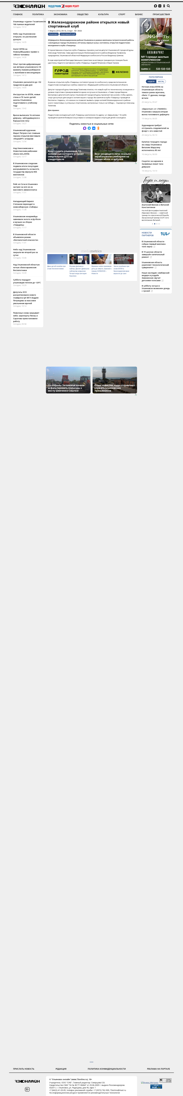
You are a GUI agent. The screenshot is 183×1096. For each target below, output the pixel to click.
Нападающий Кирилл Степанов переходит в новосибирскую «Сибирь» (25, 204)
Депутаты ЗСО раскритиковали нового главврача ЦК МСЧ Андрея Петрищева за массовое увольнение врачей (25, 298)
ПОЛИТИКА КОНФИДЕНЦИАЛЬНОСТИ (107, 1068)
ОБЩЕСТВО (82, 14)
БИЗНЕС (139, 14)
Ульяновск (53, 34)
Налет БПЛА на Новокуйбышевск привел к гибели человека (26, 52)
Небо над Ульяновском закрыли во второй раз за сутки (25, 252)
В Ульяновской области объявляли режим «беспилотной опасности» (25, 237)
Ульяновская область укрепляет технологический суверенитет (155, 265)
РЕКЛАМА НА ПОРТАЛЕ (158, 1068)
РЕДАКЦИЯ (61, 1068)
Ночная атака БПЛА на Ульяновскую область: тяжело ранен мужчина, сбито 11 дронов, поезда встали (153, 92)
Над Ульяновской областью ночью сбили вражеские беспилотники (26, 267)
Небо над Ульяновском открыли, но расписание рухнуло (25, 37)
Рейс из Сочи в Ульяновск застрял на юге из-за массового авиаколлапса (25, 187)
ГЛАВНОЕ (18, 14)
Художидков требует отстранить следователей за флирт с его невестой (155, 128)
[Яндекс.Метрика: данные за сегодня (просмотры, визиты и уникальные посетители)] (149, 1082)
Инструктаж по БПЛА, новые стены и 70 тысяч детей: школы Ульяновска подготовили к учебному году (26, 100)
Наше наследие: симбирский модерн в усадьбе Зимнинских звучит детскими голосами (155, 277)
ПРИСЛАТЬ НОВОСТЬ (23, 1068)
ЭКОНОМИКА (60, 14)
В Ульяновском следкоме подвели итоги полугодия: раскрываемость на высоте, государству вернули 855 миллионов (26, 169)
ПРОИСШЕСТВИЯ (161, 14)
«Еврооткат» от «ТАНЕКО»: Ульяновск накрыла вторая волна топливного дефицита (155, 112)
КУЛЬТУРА (103, 14)
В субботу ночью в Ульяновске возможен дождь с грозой (156, 288)
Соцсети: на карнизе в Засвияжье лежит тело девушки (152, 164)
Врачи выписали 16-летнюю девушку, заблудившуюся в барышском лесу (26, 118)
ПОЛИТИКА (38, 14)
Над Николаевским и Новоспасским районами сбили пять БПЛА (25, 151)
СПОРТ (121, 14)
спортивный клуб (68, 34)
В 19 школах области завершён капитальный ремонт (153, 254)
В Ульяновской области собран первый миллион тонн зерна (154, 244)
